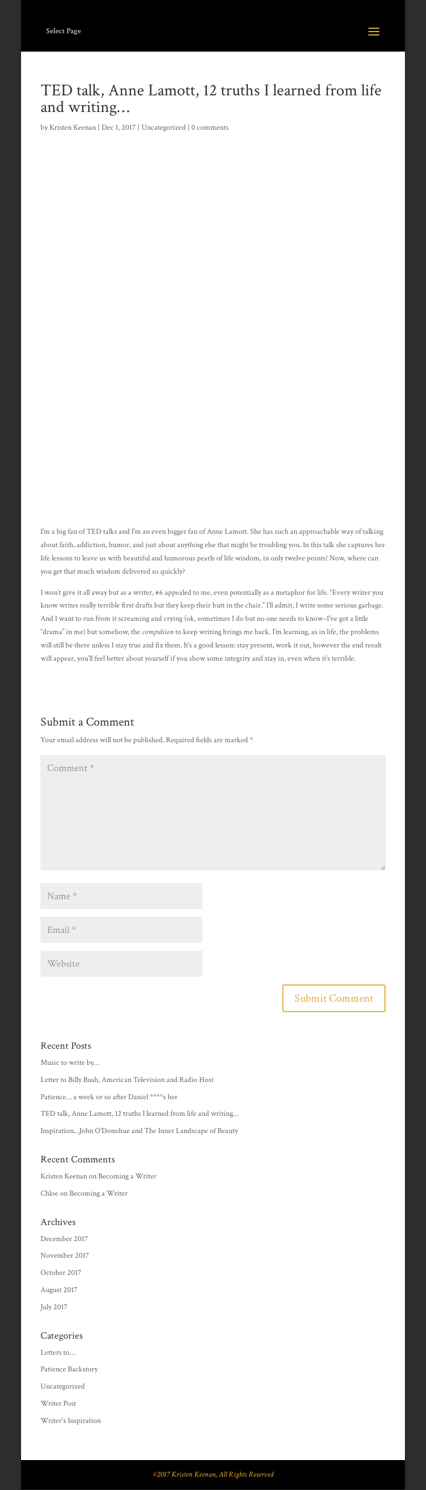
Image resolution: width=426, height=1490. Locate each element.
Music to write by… (69, 1063)
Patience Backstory (69, 1369)
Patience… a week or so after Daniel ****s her (109, 1097)
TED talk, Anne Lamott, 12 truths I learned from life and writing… (139, 1114)
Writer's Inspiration (70, 1421)
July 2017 (54, 1307)
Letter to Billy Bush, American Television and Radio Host (127, 1080)
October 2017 (61, 1273)
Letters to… (57, 1353)
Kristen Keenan (72, 127)
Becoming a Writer (127, 1176)
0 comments (210, 127)
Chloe (49, 1193)
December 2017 (64, 1239)
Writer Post (58, 1404)
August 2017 (59, 1290)
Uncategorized (163, 127)
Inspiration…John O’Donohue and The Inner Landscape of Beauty (139, 1131)
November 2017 (64, 1256)
